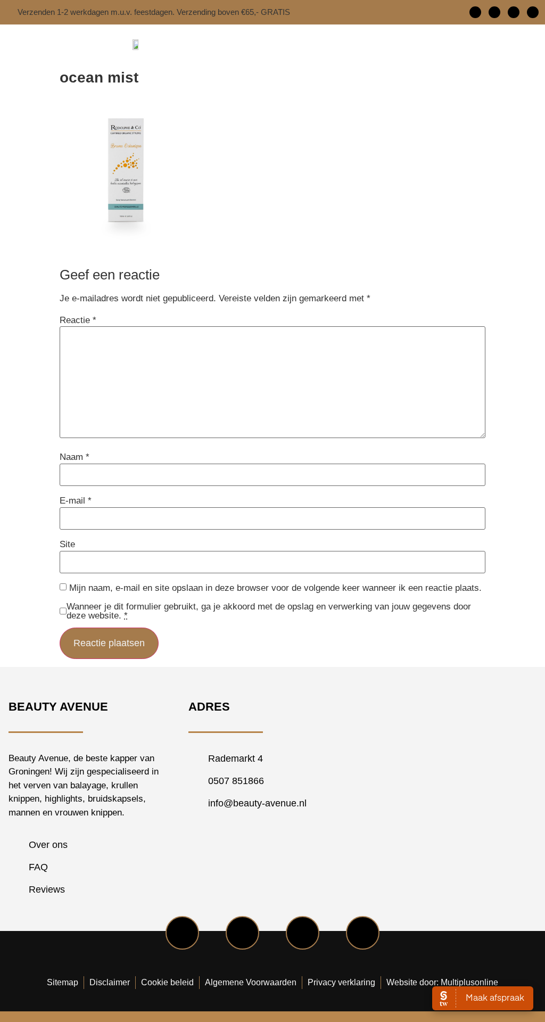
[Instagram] (514, 12)
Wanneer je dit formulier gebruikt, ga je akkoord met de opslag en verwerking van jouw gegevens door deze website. (269, 611)
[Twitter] (494, 12)
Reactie (78, 320)
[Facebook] (475, 12)
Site (67, 544)
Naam (74, 456)
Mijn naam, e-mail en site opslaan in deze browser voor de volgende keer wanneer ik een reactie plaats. (275, 587)
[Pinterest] (533, 12)
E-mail (76, 500)
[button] (391, 44)
